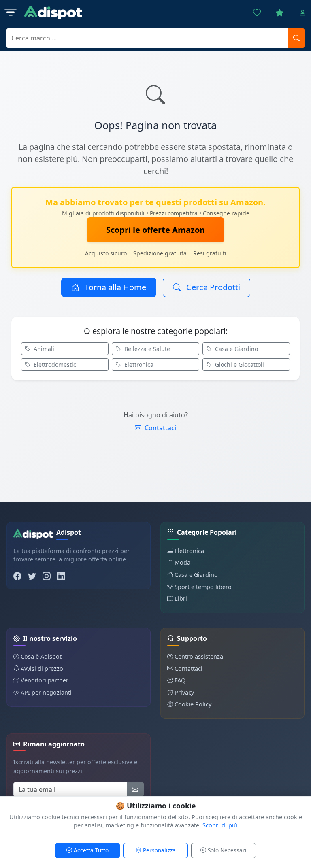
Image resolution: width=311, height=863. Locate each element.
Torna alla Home (114, 287)
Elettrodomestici (55, 364)
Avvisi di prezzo (42, 668)
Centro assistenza (199, 656)
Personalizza (158, 850)
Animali (43, 349)
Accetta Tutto (90, 850)
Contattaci (159, 427)
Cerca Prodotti (212, 287)
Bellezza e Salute (146, 349)
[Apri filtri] (10, 12)
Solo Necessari (226, 850)
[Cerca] (296, 38)
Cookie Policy (193, 704)
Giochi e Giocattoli (238, 364)
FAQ (180, 680)
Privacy (184, 692)
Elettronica (138, 364)
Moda (182, 562)
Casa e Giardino (235, 349)
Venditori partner (44, 680)
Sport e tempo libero (203, 587)
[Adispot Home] (53, 13)
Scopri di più (219, 825)
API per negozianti (46, 692)
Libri (181, 598)
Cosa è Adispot (41, 656)
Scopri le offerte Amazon (155, 229)
